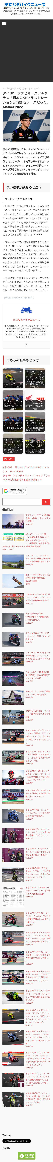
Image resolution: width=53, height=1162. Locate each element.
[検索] (46, 502)
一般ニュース (8, 549)
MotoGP (8, 459)
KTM (28, 584)
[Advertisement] (26, 55)
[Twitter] (26, 345)
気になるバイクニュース (29, 89)
